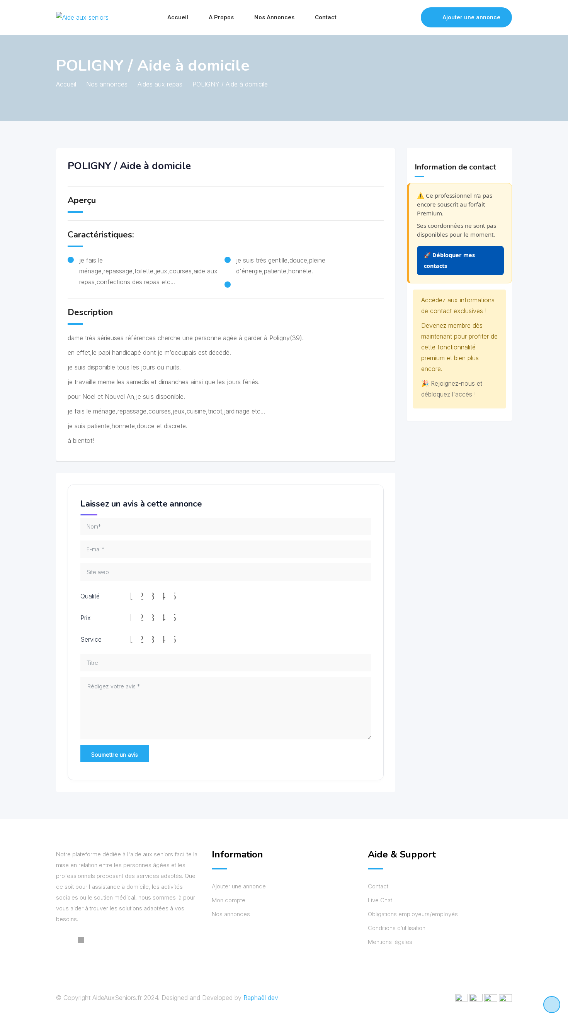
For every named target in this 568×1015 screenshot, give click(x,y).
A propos (221, 17)
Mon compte (228, 900)
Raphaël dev (260, 997)
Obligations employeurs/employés (413, 914)
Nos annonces (274, 17)
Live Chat (380, 900)
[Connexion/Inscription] (411, 17)
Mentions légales (390, 942)
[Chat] (398, 17)
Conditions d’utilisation (396, 928)
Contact (326, 17)
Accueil (177, 17)
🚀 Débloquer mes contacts (449, 260)
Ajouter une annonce (471, 17)
